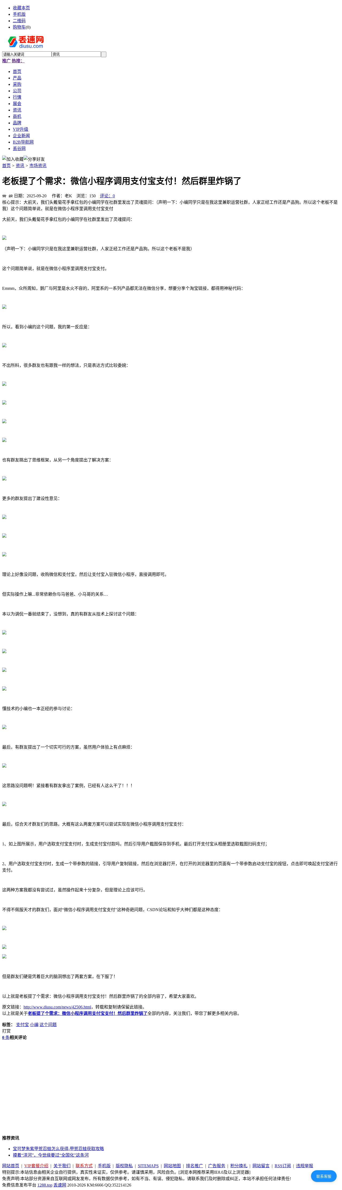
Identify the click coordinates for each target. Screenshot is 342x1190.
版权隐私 (124, 1166)
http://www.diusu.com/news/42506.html (57, 1007)
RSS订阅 (283, 1166)
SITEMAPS (148, 1166)
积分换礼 (238, 1166)
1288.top (44, 1185)
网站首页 (10, 1166)
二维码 (19, 20)
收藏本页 (21, 8)
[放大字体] (4, 195)
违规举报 (304, 1166)
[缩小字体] (11, 195)
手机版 (19, 14)
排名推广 (194, 1166)
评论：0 (107, 196)
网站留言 (261, 1166)
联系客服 (323, 1176)
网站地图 (172, 1166)
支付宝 (22, 1024)
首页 (6, 165)
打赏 (6, 1031)
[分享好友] (34, 159)
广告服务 (216, 1166)
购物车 (19, 27)
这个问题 (48, 1024)
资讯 (20, 165)
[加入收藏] (13, 159)
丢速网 (59, 1185)
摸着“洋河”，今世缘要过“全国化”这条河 (51, 1155)
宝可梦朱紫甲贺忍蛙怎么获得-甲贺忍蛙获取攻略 (58, 1148)
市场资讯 (37, 165)
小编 (34, 1024)
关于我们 (62, 1166)
